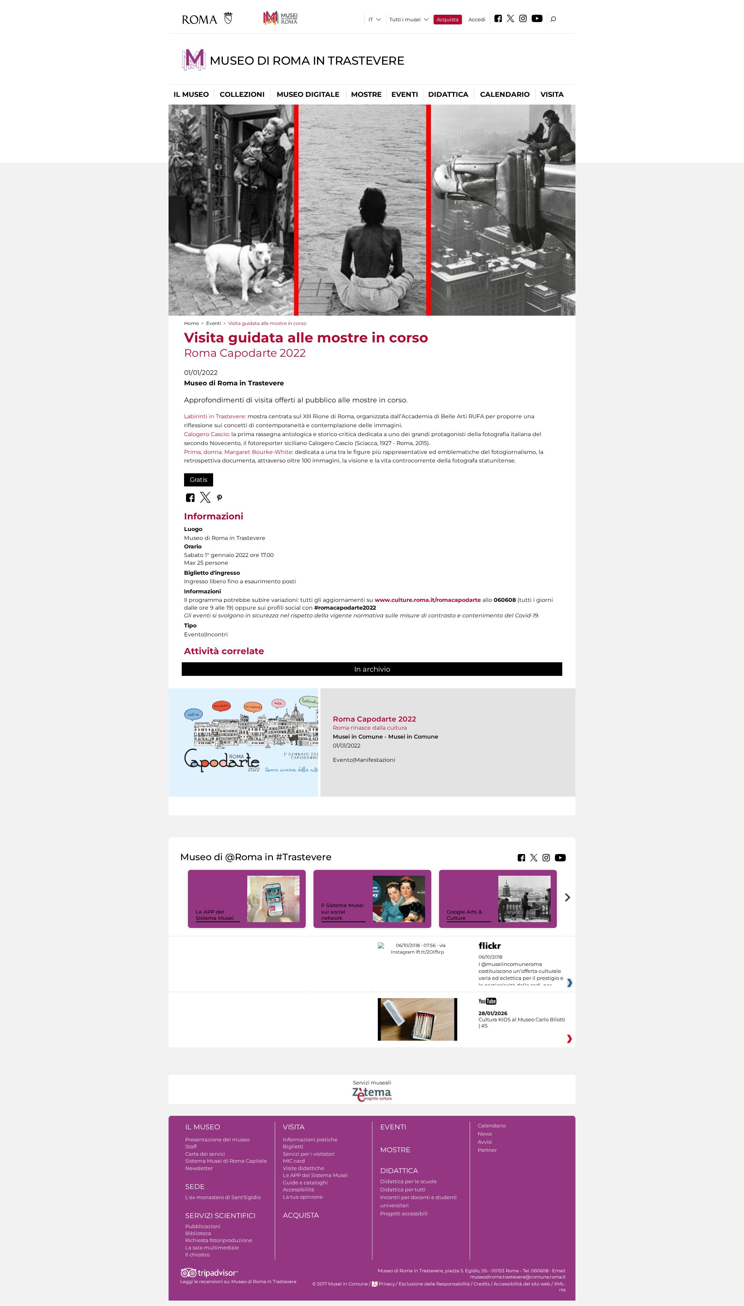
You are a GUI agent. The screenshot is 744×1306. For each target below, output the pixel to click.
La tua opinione (303, 1197)
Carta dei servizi (205, 1154)
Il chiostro (197, 1254)
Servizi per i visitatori (309, 1154)
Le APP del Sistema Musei (215, 915)
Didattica (448, 94)
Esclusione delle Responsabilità (434, 1284)
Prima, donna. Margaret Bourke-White (238, 452)
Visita (552, 94)
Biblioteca (198, 1233)
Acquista (448, 19)
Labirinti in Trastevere (214, 416)
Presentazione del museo (217, 1139)
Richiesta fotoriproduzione (218, 1240)
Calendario (505, 94)
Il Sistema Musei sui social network (342, 911)
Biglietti (293, 1146)
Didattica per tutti (402, 1189)
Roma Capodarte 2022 (374, 719)
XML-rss (560, 1286)
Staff (190, 1146)
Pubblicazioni (202, 1226)
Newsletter (199, 1168)
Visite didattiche (303, 1168)
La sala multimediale (212, 1247)
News (485, 1134)
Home (191, 323)
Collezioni (242, 94)
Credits (482, 1284)
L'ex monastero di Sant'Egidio (223, 1197)
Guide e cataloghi (305, 1182)
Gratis (198, 479)
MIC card (294, 1161)
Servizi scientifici (220, 1215)
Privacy (387, 1284)
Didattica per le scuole (408, 1181)
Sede (195, 1186)
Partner (487, 1150)
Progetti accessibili (404, 1213)
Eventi (404, 94)
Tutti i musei (405, 19)
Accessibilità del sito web (522, 1284)
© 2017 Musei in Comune (340, 1284)
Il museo (191, 94)
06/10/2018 (521, 971)
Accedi (477, 19)
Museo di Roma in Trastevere (307, 60)
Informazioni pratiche (310, 1139)
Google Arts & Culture (464, 915)
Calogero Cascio (206, 434)
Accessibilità (298, 1189)
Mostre (366, 94)
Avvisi (485, 1142)
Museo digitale (308, 94)
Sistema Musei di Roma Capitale (226, 1161)
